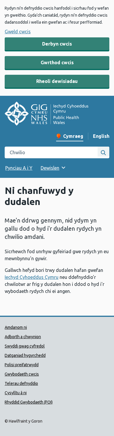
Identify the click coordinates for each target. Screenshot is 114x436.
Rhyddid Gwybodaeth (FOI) (29, 402)
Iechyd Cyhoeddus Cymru (31, 277)
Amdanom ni (16, 327)
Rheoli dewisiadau (57, 81)
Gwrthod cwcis (57, 62)
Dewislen (50, 168)
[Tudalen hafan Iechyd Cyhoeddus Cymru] (46, 114)
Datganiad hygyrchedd (25, 355)
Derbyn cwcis (57, 43)
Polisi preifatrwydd (22, 364)
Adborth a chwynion (23, 336)
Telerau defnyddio (21, 383)
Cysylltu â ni (16, 392)
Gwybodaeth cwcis (22, 374)
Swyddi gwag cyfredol (25, 346)
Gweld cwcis (18, 31)
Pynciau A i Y (18, 168)
